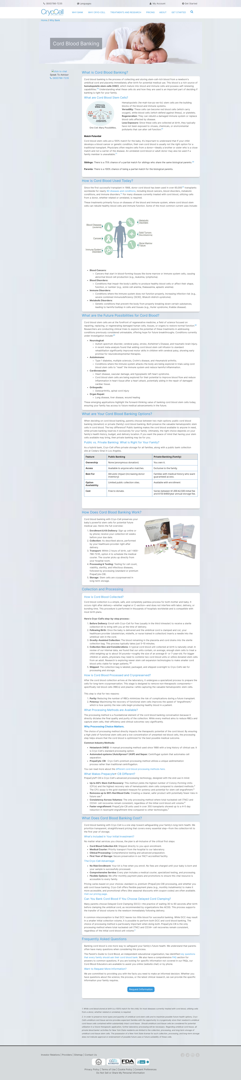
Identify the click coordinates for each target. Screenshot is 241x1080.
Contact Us (91, 1054)
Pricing (150, 12)
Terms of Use (109, 1069)
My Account (158, 3)
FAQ (174, 957)
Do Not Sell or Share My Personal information (120, 1072)
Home (44, 20)
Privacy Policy (92, 1069)
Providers (67, 1054)
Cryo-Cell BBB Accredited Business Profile (143, 1062)
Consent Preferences (145, 1069)
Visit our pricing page (95, 894)
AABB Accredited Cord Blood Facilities (113, 1062)
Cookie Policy (125, 1069)
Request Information (141, 989)
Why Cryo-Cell (96, 12)
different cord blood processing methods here (140, 769)
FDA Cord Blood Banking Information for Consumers (128, 1062)
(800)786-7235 (54, 3)
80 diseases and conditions (121, 191)
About (163, 12)
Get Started (190, 3)
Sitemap (78, 1054)
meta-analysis (112, 347)
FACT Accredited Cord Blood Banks (99, 1062)
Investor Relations (50, 1054)
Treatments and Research (125, 12)
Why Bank (77, 12)
